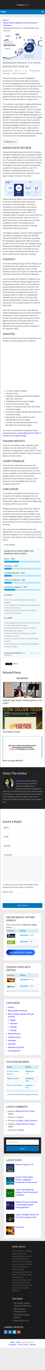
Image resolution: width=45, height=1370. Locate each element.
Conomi (20, 433)
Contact (20, 1130)
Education (12, 1040)
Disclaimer (12, 1345)
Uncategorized (14, 1051)
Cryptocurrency (14, 1037)
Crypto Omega (20, 436)
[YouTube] (19, 1332)
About (20, 1117)
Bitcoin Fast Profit (31, 433)
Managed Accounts (16, 1047)
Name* (6, 828)
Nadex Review (13, 1078)
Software (36, 71)
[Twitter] (14, 1332)
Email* (6, 837)
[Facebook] (5, 1332)
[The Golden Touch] (22, 718)
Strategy (6, 73)
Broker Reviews (14, 1034)
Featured (11, 1044)
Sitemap (33, 1345)
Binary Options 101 (21, 1321)
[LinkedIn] (10, 1332)
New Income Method (13, 760)
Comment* (8, 855)
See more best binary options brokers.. (23, 1094)
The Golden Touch (11, 731)
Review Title (8, 892)
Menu (3, 12)
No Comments (21, 73)
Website (7, 846)
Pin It (16, 664)
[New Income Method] (22, 747)
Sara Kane (8, 71)
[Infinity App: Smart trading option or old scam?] (22, 687)
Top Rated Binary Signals (20, 952)
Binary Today (15, 1342)
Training (13, 1030)
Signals (13, 1020)
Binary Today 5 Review (27, 1121)
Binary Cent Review (15, 1085)
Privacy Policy (23, 1345)
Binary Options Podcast (17, 1011)
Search (22, 1149)
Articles (11, 1007)
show (14, 142)
